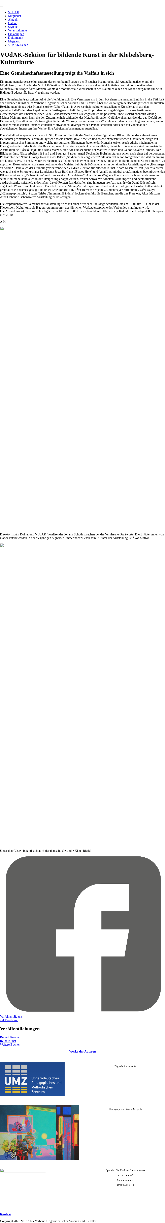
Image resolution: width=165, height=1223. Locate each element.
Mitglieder (14, 16)
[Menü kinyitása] (1, 6)
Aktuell (13, 19)
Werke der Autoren (82, 1051)
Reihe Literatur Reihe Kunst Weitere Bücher (10, 1041)
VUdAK (13, 12)
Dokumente (15, 37)
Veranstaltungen (18, 30)
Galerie (12, 23)
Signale (13, 26)
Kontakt (5, 1214)
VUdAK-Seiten (18, 45)
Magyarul (14, 41)
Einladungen (16, 34)
